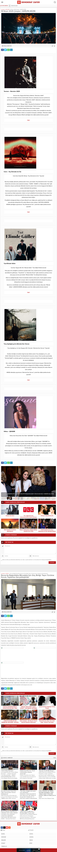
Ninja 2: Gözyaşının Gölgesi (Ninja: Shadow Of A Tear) (28, 530)
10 (53, 498)
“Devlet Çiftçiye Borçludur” (7, 770)
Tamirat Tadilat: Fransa (16, 5)
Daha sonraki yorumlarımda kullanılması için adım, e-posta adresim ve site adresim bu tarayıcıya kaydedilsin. (26, 559)
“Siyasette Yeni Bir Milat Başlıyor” (46, 770)
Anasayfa (3, 9)
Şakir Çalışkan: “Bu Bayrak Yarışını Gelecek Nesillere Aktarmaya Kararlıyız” (28, 722)
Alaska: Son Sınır (10, 515)
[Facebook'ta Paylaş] (2, 50)
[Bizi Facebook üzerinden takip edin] (2, 827)
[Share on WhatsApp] (8, 50)
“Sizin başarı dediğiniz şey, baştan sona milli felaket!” (28, 791)
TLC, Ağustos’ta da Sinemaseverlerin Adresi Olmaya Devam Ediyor (28, 517)
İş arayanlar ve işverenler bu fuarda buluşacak (14, 495)
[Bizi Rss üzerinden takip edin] (9, 827)
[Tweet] (5, 50)
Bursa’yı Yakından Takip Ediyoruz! (9, 811)
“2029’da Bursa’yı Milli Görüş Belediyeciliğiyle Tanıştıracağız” (27, 812)
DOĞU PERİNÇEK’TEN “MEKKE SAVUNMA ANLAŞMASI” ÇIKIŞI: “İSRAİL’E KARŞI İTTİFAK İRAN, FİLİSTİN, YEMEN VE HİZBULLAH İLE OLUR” (47, 794)
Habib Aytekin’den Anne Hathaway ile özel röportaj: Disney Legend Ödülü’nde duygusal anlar (47, 531)
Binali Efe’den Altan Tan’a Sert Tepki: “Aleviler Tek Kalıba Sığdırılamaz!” (47, 722)
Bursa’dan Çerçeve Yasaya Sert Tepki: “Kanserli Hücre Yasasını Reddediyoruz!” (8, 792)
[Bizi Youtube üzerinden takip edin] (7, 827)
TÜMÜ (54, 757)
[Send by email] (11, 50)
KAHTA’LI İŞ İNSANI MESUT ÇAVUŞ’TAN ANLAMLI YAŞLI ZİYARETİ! (10, 708)
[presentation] (9, 5)
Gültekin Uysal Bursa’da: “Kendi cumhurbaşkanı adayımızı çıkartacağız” (27, 772)
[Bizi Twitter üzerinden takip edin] (4, 827)
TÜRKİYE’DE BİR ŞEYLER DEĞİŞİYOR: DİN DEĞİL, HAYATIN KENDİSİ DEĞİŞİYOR (9, 722)
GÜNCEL (7, 573)
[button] (4, 498)
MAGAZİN (7, 9)
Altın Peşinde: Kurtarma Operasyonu (10, 530)
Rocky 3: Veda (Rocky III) (47, 515)
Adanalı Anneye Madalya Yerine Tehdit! (47, 707)
